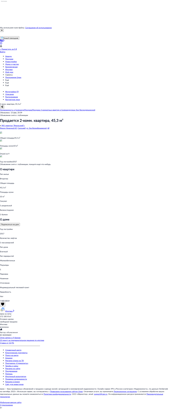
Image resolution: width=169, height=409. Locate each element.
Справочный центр (13, 350)
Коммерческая (11, 67)
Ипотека (9, 69)
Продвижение (11, 371)
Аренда (8, 56)
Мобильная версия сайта (10, 402)
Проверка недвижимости (16, 379)
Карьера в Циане (12, 381)
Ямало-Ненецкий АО (8, 128)
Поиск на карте (11, 355)
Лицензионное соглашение (125, 391)
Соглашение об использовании (38, 27)
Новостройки (11, 61)
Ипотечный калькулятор (15, 376)
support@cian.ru (100, 394)
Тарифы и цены (11, 366)
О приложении (6, 405)
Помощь (9, 373)
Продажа (9, 59)
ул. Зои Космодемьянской (36, 128)
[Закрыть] (2, 30)
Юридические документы (16, 352)
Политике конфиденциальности (57, 394)
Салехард (21, 128)
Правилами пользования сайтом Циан (66, 391)
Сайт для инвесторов (14, 384)
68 (48, 128)
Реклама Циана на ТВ (14, 360)
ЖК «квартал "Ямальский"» (13, 125)
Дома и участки (12, 64)
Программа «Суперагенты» (16, 363)
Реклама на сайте (12, 368)
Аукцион (8, 358)
